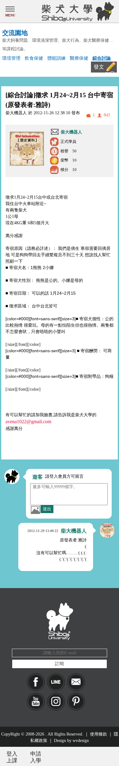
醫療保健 (79, 58)
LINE (56, 682)
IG (56, 701)
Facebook (35, 682)
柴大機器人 (71, 132)
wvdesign (81, 740)
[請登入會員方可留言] (12, 476)
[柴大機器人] (107, 530)
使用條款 (98, 734)
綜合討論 (101, 58)
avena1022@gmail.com (28, 421)
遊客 (37, 477)
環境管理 (11, 58)
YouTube (35, 701)
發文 (99, 67)
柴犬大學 (77, 11)
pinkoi (76, 701)
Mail (76, 682)
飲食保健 (34, 58)
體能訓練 (56, 58)
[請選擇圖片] (35, 509)
